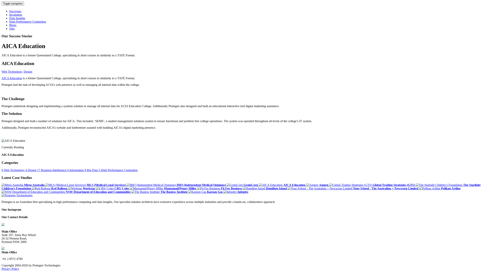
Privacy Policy (10, 268)
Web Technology (12, 71)
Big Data (92, 170)
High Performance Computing (118, 170)
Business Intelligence (52, 170)
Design (28, 71)
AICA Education (12, 78)
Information (76, 170)
